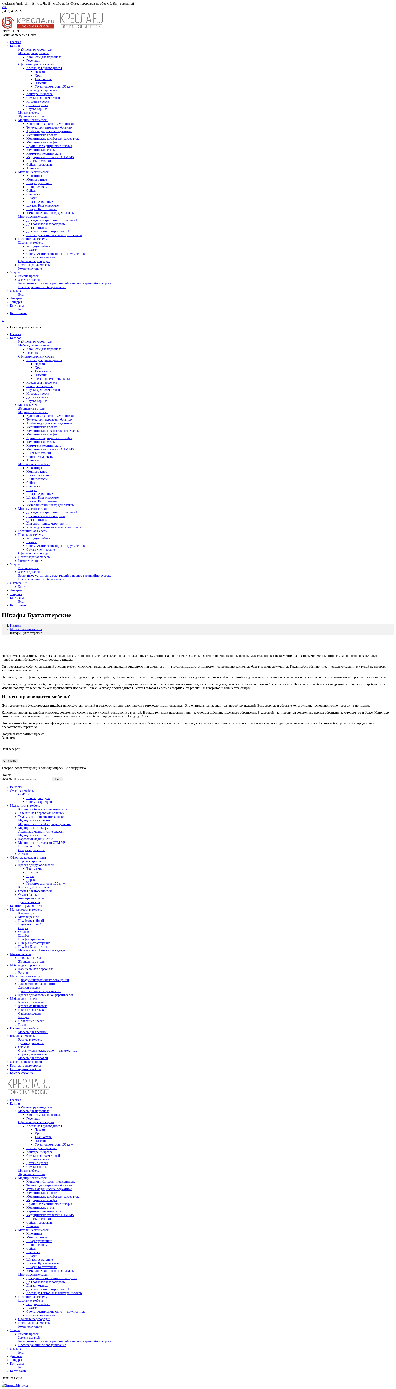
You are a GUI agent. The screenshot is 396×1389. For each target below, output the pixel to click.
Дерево (31, 880)
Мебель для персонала (25, 965)
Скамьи (23, 1047)
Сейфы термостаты (31, 850)
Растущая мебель (30, 1039)
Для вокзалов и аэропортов (37, 983)
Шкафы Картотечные (33, 946)
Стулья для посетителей (35, 891)
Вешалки (16, 787)
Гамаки (23, 1024)
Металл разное (28, 917)
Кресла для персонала (33, 887)
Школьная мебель (22, 1035)
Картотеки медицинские (35, 839)
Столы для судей (38, 798)
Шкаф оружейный (31, 920)
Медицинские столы (32, 835)
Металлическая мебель (26, 629)
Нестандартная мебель (25, 1069)
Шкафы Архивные (31, 939)
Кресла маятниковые (32, 1006)
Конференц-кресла (31, 898)
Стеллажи (25, 931)
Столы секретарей (39, 802)
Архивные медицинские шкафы (41, 831)
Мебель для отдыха (23, 998)
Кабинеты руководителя (27, 906)
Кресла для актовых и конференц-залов (46, 995)
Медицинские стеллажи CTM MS (42, 842)
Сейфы (23, 928)
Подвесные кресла (31, 1021)
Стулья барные (28, 894)
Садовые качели (29, 1013)
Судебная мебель (22, 790)
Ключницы (26, 913)
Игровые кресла (29, 861)
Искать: (7, 779)
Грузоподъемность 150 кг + (45, 883)
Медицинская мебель (25, 805)
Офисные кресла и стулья (28, 857)
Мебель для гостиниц (33, 1032)
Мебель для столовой (33, 1058)
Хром (30, 876)
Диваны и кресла (30, 957)
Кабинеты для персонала (35, 969)
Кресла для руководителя (36, 865)
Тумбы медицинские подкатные (41, 816)
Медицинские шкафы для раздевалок (44, 824)
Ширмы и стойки (30, 846)
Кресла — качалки (31, 1002)
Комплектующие (22, 1073)
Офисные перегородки (26, 1061)
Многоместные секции (26, 976)
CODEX (24, 794)
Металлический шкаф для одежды (42, 950)
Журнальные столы (31, 961)
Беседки (23, 1017)
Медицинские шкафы (33, 828)
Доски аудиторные (31, 1043)
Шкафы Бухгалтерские (34, 943)
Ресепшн (24, 972)
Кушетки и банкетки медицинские (42, 809)
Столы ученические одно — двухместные (47, 1050)
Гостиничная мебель (24, 1028)
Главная (15, 625)
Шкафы (23, 935)
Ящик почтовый (29, 924)
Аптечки (24, 854)
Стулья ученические (32, 1054)
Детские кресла (29, 902)
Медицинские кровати (34, 820)
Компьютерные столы (25, 1065)
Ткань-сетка (34, 868)
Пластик (32, 872)
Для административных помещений (43, 980)
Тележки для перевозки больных (41, 813)
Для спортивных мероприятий (39, 991)
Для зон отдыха (29, 987)
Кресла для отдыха (31, 1009)
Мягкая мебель (20, 954)
